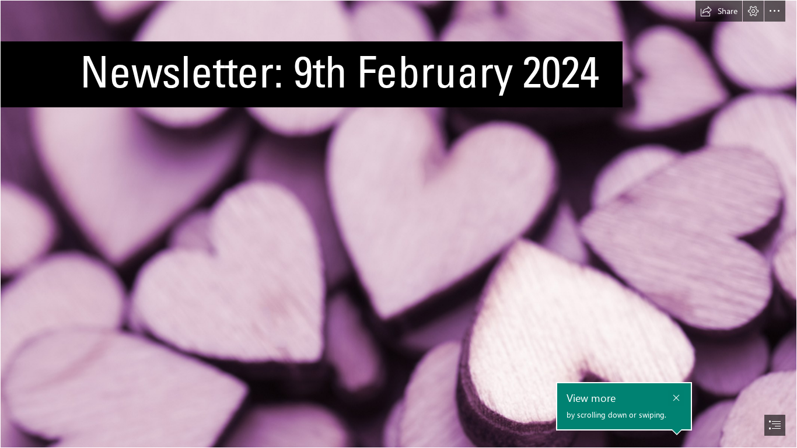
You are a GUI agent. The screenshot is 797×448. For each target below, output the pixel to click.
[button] (718, 11)
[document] (398, 224)
